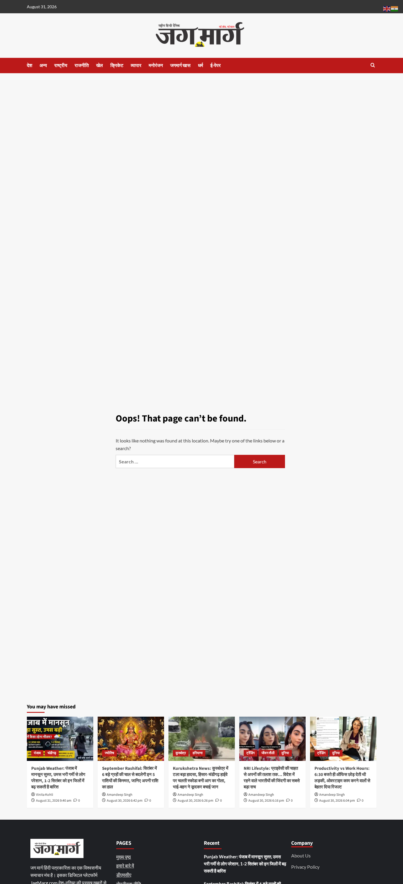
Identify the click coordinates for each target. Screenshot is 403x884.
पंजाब (37, 753)
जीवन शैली (268, 753)
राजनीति (82, 65)
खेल (99, 65)
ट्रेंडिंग (250, 753)
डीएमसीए (123, 875)
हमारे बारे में (125, 865)
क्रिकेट (116, 65)
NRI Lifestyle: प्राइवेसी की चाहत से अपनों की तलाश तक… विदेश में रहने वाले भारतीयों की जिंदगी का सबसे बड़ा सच (272, 777)
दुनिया (285, 753)
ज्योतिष (109, 753)
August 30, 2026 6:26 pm (195, 800)
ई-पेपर (215, 65)
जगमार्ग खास (180, 65)
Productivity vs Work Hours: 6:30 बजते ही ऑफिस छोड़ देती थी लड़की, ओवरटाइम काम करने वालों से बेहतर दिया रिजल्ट (342, 777)
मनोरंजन (156, 65)
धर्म (200, 65)
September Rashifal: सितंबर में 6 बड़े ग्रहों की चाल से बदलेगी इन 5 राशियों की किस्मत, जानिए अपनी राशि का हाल (130, 777)
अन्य (43, 65)
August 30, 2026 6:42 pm (124, 800)
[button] (372, 65)
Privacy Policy (305, 867)
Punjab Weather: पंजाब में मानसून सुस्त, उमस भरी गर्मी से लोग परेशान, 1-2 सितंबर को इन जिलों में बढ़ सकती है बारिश (58, 777)
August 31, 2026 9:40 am (53, 800)
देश (29, 65)
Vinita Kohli (44, 794)
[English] (387, 8)
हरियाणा (198, 753)
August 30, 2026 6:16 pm (266, 800)
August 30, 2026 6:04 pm (337, 800)
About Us (301, 855)
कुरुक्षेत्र (181, 753)
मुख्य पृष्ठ (123, 857)
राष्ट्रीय (60, 65)
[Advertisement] (201, 117)
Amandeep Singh (119, 794)
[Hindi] (395, 8)
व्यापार (136, 65)
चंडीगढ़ (51, 753)
